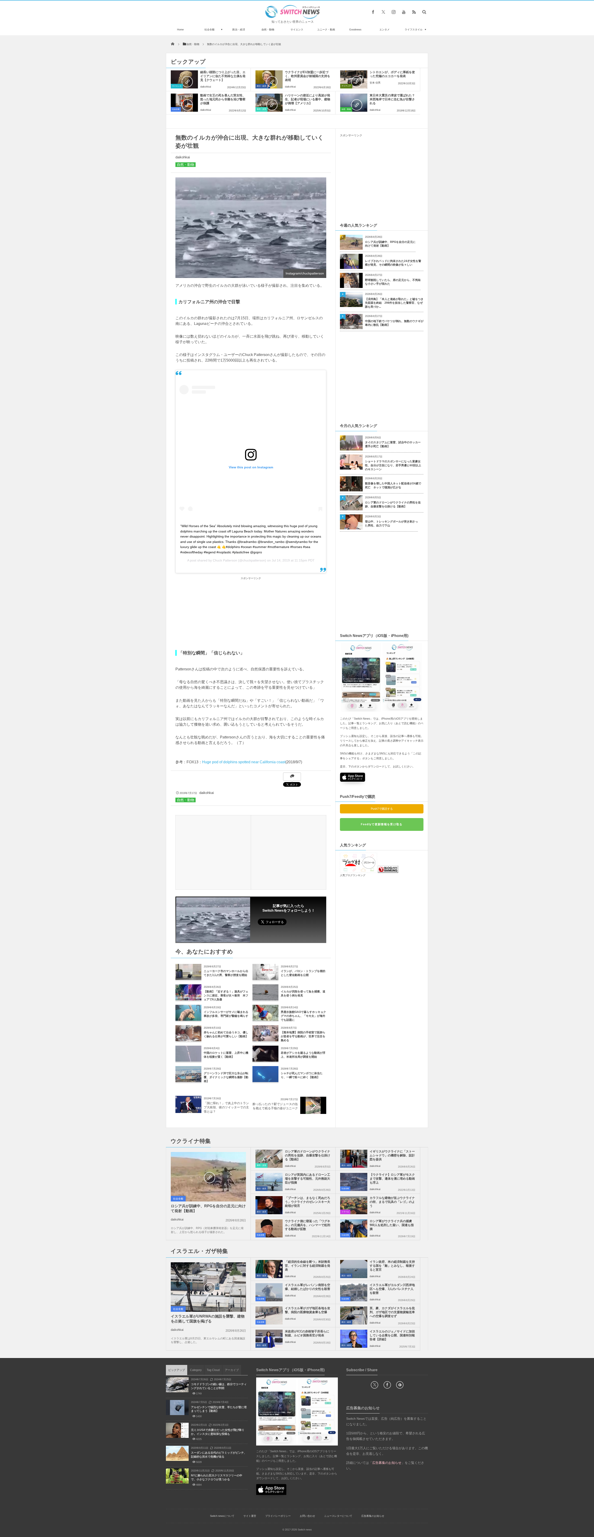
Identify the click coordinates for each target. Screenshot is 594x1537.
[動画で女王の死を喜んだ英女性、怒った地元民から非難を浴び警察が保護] (184, 103)
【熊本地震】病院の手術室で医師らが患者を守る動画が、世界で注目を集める (303, 1036)
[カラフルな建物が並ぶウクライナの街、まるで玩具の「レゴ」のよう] (353, 1205)
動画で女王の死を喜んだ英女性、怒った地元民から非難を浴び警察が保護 (222, 99)
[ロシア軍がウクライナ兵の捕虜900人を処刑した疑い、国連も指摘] (353, 1228)
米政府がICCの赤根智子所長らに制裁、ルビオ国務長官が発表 (307, 1333)
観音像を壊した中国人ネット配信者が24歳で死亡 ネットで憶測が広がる (393, 485)
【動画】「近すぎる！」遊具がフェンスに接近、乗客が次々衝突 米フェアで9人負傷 (226, 995)
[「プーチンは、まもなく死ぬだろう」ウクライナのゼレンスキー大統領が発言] (269, 1205)
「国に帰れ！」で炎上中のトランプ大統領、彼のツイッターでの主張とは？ (226, 1107)
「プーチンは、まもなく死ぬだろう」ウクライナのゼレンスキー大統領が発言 (307, 1201)
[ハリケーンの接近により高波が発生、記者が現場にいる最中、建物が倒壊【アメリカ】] (269, 103)
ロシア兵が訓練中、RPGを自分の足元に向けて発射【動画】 (390, 244)
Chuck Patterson (225, 560)
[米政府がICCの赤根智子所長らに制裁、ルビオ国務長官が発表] (269, 1339)
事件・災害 (261, 109)
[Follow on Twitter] (383, 12)
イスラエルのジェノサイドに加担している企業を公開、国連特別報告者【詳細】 (392, 1335)
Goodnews (355, 29)
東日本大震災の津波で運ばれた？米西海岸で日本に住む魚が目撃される (392, 99)
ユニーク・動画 (326, 29)
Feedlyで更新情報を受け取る (381, 824)
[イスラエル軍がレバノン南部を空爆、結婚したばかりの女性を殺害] (269, 1292)
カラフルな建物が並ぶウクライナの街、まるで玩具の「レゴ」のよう (392, 1201)
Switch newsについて (222, 1515)
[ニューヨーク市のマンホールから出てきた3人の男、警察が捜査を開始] (188, 978)
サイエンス (297, 29)
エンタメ (384, 29)
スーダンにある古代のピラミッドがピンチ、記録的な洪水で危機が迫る (219, 1454)
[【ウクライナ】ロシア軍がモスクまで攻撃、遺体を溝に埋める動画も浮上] (353, 1182)
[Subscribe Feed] (414, 12)
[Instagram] (393, 12)
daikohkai (205, 86)
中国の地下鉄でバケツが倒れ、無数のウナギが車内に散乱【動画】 (394, 323)
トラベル (345, 1212)
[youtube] (404, 12)
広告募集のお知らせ (372, 1515)
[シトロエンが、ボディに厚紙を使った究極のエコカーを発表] (353, 79)
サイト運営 (249, 1515)
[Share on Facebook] (373, 12)
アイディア (346, 86)
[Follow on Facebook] (387, 1385)
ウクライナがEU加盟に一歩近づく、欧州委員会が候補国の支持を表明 (307, 76)
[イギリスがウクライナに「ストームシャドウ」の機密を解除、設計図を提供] (353, 1159)
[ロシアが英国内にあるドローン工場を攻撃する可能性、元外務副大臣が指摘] (269, 1182)
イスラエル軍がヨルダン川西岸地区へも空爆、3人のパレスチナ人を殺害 (392, 1289)
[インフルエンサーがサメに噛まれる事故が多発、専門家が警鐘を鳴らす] (188, 1019)
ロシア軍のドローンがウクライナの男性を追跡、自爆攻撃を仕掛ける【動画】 (393, 504)
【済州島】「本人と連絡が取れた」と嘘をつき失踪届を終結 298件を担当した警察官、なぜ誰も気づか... (394, 303)
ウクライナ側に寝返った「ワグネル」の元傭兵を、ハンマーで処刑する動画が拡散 (307, 1225)
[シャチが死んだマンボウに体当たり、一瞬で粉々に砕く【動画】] (265, 1080)
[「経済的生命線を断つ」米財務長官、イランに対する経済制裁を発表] (269, 1269)
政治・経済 (238, 29)
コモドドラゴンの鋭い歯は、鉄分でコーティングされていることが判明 (219, 1386)
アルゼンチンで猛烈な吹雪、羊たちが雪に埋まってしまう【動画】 (219, 1409)
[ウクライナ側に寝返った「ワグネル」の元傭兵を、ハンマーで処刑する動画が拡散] (269, 1228)
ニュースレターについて (338, 1515)
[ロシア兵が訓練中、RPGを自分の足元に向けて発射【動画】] (208, 1177)
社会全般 (209, 29)
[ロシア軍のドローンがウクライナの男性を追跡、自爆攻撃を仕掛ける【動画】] (269, 1159)
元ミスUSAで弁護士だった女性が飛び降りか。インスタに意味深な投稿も (217, 1432)
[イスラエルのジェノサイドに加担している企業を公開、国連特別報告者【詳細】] (353, 1339)
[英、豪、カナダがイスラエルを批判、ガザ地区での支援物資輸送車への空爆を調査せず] (353, 1315)
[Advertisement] (250, 613)
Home (180, 29)
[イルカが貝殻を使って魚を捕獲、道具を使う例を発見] (265, 998)
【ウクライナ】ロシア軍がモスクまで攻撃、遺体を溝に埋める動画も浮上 (392, 1178)
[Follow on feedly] (400, 1385)
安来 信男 (375, 82)
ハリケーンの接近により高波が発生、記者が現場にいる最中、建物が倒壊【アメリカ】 (307, 99)
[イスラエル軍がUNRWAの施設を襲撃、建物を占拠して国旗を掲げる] (208, 1287)
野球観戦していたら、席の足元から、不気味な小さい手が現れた (393, 282)
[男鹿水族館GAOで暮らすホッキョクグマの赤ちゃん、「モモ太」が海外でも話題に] (265, 1019)
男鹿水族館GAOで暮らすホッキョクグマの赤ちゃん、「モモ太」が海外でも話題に (303, 1015)
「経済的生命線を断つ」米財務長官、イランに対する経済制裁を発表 (307, 1265)
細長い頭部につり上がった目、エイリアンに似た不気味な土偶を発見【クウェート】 (222, 76)
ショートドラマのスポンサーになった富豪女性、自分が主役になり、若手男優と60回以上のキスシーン (393, 465)
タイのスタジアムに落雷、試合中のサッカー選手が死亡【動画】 (393, 444)
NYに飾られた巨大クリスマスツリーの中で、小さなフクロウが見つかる (216, 1477)
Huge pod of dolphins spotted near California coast (243, 762)
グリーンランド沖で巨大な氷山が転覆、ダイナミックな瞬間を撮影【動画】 (226, 1077)
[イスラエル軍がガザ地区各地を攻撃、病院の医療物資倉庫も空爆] (269, 1315)
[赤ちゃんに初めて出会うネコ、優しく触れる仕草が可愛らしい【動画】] (188, 1039)
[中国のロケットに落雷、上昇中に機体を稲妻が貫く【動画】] (188, 1060)
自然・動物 (267, 29)
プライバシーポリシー (278, 1515)
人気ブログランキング (352, 875)
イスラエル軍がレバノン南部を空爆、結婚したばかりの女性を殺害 (307, 1287)
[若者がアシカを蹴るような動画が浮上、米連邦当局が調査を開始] (265, 1060)
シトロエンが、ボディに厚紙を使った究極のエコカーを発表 (392, 74)
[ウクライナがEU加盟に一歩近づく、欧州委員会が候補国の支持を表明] (269, 79)
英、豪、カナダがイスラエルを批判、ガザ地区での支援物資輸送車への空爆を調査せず (392, 1312)
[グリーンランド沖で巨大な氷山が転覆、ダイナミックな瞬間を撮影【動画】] (188, 1080)
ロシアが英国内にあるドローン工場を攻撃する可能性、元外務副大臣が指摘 (307, 1178)
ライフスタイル (414, 29)
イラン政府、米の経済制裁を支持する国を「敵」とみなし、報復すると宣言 (392, 1265)
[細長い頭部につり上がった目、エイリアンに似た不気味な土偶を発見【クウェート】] (184, 79)
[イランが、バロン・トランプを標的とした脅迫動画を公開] (265, 978)
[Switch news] (292, 17)
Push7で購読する (382, 808)
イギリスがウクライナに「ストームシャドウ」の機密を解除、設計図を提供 (392, 1155)
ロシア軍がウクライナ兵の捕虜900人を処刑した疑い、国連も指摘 (392, 1225)
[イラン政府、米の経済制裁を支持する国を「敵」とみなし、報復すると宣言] (353, 1269)
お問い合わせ (307, 1515)
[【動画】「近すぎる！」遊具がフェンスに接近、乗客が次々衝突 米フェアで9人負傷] (188, 998)
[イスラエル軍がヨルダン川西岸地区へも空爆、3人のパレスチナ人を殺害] (353, 1292)
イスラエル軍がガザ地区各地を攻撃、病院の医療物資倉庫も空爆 (307, 1310)
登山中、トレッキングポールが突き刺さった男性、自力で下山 (391, 523)
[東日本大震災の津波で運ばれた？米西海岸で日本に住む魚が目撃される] (353, 103)
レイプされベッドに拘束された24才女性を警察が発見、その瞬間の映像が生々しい (393, 263)
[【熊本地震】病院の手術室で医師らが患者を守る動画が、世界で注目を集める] (265, 1039)
